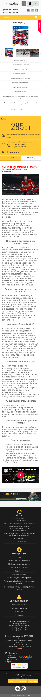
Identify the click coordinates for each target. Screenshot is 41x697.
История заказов (19, 608)
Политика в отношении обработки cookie (19, 588)
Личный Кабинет (19, 604)
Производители (19, 574)
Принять (12, 681)
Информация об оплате (19, 567)
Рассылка (19, 615)
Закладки (19, 611)
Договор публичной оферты (19, 577)
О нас (19, 557)
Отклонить (22, 681)
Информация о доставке (19, 560)
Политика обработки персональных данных (19, 582)
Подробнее (33, 681)
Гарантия (19, 571)
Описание (10, 158)
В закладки (12, 152)
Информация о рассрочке (19, 564)
